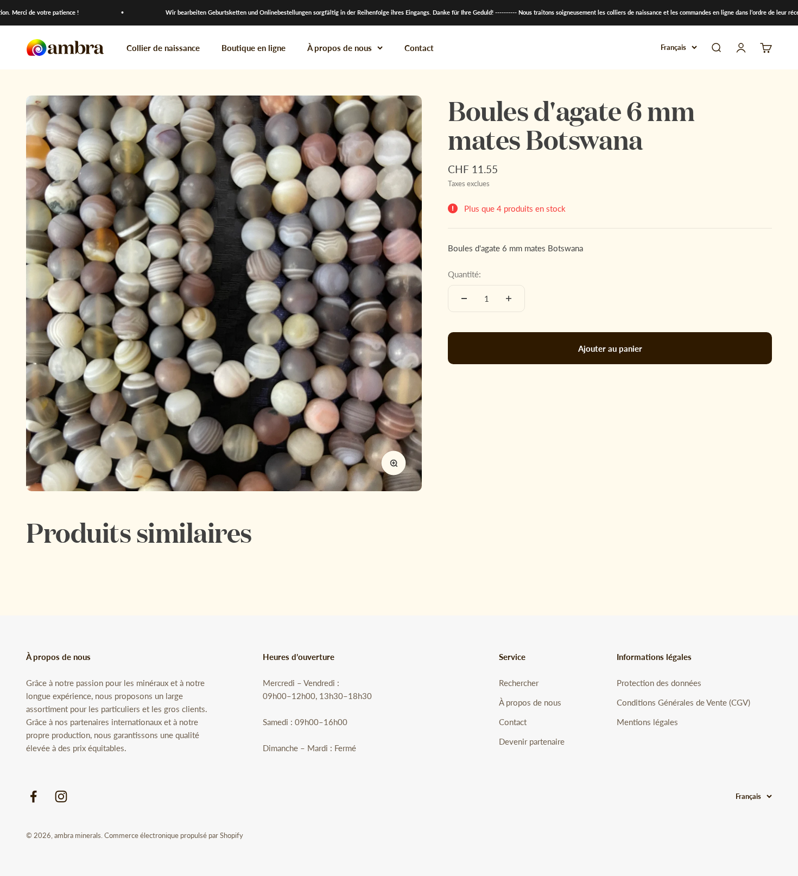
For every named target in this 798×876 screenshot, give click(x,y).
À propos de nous (339, 47)
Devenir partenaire (532, 741)
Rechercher (519, 683)
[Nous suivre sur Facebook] (33, 796)
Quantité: (464, 274)
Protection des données (659, 683)
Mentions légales (647, 722)
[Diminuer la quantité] (464, 298)
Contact (419, 47)
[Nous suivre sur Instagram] (61, 796)
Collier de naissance (163, 47)
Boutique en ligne (253, 47)
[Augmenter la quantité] (508, 298)
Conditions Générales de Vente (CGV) (683, 702)
